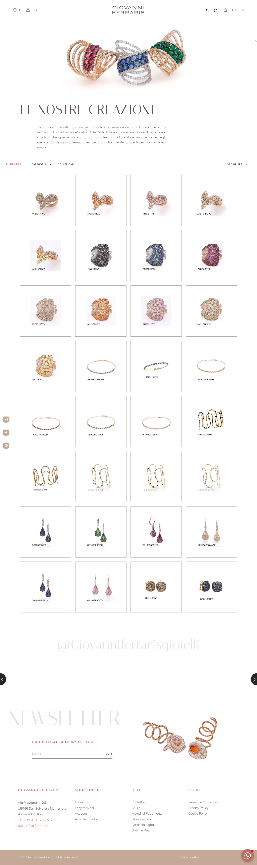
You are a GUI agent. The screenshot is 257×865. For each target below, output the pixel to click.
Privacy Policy (198, 808)
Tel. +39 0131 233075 (35, 820)
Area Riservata (86, 819)
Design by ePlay (189, 857)
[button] (247, 855)
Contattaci (139, 802)
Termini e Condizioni (203, 802)
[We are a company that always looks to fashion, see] (31, 679)
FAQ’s (136, 808)
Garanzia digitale (144, 825)
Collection (82, 802)
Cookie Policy (198, 813)
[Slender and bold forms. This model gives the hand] (161, 679)
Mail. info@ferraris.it (33, 826)
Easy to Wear (84, 808)
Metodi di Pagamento (147, 813)
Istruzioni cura (142, 819)
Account (81, 813)
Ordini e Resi (141, 830)
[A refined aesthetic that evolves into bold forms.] (96, 679)
